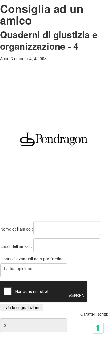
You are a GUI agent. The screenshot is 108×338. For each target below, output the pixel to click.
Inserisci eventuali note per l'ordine (32, 258)
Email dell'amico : (16, 246)
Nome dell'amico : (16, 229)
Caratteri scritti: (94, 314)
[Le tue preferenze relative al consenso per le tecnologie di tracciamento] (97, 327)
